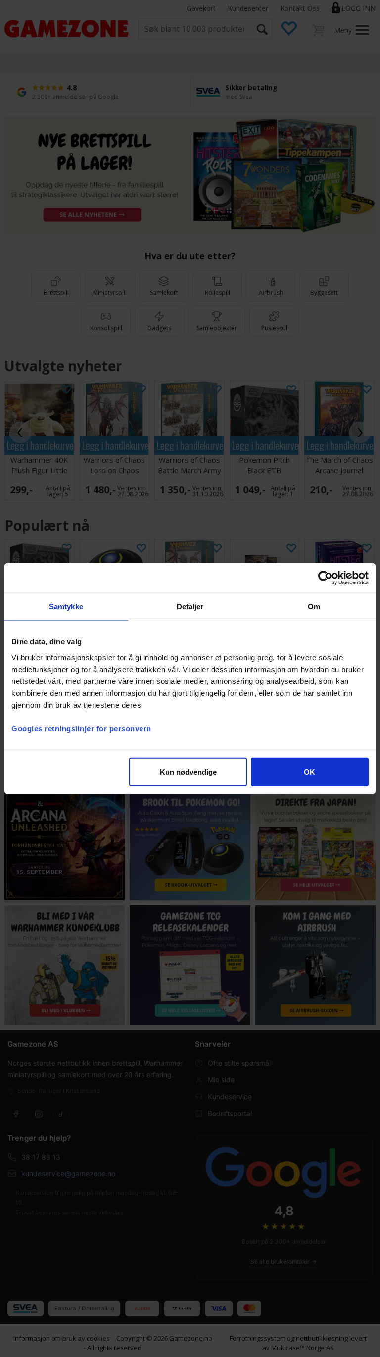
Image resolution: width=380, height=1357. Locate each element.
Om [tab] (314, 606)
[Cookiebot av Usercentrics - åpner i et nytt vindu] (325, 578)
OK (309, 771)
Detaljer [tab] (190, 606)
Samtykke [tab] (66, 606)
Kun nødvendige (188, 771)
